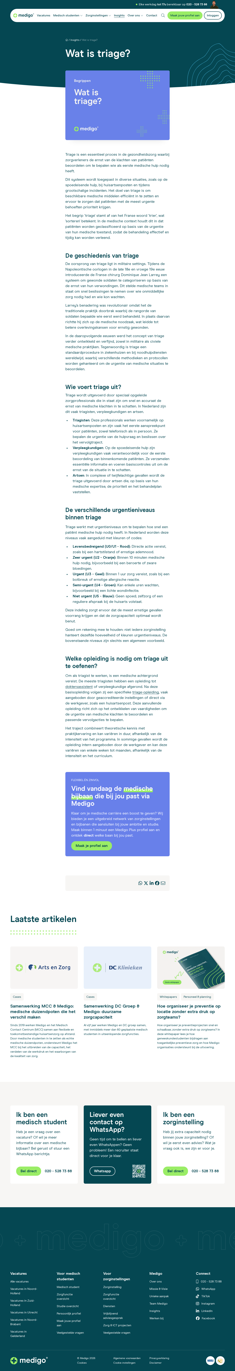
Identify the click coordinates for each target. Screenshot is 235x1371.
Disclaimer (155, 1363)
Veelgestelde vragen (70, 1332)
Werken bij (156, 1318)
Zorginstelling (112, 1287)
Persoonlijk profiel (69, 1313)
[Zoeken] (163, 15)
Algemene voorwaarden (127, 1358)
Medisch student (68, 1287)
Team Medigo (158, 1303)
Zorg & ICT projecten (117, 1325)
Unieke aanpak (159, 1296)
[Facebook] (157, 884)
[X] (146, 884)
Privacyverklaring (159, 1358)
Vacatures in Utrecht (24, 1312)
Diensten (109, 1306)
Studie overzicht (68, 1306)
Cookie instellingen (124, 1363)
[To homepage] (29, 1361)
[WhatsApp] (140, 884)
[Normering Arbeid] (220, 1360)
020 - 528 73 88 (196, 4)
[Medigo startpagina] (23, 15)
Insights (74, 40)
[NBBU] (210, 1360)
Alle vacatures (19, 1281)
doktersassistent (79, 687)
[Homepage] (66, 40)
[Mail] (163, 884)
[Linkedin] (151, 884)
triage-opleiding (145, 692)
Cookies (82, 1363)
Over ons (155, 1281)
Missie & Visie (158, 1288)
